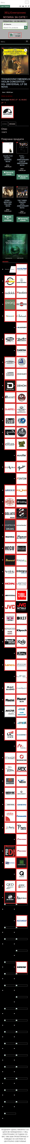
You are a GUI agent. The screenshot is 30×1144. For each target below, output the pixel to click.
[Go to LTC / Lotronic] (22, 676)
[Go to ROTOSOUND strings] (10, 932)
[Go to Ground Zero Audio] (22, 513)
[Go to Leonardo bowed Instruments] (22, 664)
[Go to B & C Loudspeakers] (22, 304)
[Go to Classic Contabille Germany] (10, 362)
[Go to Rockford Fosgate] (10, 909)
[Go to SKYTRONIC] (10, 990)
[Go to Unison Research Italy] (10, 1060)
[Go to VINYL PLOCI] (22, 1071)
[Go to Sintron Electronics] (10, 978)
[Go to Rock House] (22, 897)
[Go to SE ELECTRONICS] (22, 955)
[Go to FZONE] (22, 490)
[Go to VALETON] (22, 1060)
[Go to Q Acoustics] (22, 874)
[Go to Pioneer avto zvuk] (22, 839)
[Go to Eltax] (10, 444)
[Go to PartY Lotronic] (10, 827)
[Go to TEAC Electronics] (10, 1036)
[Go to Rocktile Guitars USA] (22, 909)
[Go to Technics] (22, 1036)
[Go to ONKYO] (22, 804)
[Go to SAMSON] (22, 944)
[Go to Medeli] (22, 746)
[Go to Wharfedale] (10, 1095)
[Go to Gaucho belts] (10, 501)
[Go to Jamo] (22, 583)
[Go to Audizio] (22, 292)
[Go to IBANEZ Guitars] (10, 560)
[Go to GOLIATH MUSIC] (10, 513)
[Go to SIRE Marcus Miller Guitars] (22, 978)
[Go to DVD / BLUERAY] (22, 420)
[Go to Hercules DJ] (22, 548)
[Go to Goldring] (22, 501)
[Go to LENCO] (10, 665)
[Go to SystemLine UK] (10, 1013)
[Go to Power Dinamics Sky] (10, 862)
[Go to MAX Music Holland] (22, 711)
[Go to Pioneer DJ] (10, 851)
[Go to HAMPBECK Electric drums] (10, 525)
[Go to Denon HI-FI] (22, 385)
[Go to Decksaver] (10, 385)
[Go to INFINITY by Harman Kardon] (10, 571)
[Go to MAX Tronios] (22, 723)
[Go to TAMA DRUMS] (22, 1025)
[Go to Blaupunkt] (22, 327)
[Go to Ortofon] (10, 816)
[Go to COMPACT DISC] (10, 374)
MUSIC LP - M (15, 99)
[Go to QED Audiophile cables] (10, 886)
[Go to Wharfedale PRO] (22, 1095)
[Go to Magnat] (10, 699)
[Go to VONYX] (10, 1083)
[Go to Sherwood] (10, 967)
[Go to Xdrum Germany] (10, 1106)
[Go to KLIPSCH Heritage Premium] (10, 641)
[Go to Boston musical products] (22, 339)
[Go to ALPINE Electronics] (22, 269)
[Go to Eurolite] (22, 455)
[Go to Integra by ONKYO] (22, 571)
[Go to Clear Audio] (22, 362)
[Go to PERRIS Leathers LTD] (22, 827)
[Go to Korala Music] (22, 641)
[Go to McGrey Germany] (22, 734)
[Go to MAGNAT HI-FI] (22, 699)
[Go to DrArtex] (10, 409)
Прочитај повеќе (9, 173)
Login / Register (5, 6)
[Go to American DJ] (10, 281)
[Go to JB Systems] (10, 595)
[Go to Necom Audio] (10, 781)
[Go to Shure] (22, 967)
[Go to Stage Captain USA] (22, 990)
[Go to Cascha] (22, 350)
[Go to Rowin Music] (22, 932)
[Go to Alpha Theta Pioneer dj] (10, 269)
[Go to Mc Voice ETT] (10, 734)
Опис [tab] (4, 124)
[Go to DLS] (22, 397)
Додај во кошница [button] (7, 218)
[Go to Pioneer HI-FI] (22, 851)
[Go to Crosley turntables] (22, 374)
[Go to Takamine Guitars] (10, 1025)
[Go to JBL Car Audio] (22, 595)
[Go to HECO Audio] (10, 548)
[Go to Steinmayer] (22, 1002)
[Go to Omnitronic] (10, 804)
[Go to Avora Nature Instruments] (10, 304)
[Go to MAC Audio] (10, 688)
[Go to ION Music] (10, 583)
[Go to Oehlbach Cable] (22, 792)
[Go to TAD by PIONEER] (22, 1013)
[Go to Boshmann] (10, 339)
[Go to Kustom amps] (22, 653)
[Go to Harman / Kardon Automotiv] (22, 525)
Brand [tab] (12, 124)
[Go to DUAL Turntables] (10, 420)
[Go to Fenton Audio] (22, 478)
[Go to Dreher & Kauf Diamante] (22, 409)
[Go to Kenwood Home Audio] (10, 630)
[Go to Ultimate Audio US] (22, 1048)
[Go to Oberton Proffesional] (10, 792)
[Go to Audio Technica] (22, 281)
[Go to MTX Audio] (22, 769)
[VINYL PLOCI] (7, 112)
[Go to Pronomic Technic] (22, 862)
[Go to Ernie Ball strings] (22, 444)
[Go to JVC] (10, 606)
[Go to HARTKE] (10, 536)
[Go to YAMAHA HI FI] (22, 1106)
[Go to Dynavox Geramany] (10, 432)
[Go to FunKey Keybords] (10, 490)
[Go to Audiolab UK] (10, 292)
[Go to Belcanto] (22, 316)
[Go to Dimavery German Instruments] (10, 397)
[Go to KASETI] (10, 618)
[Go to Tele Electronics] (10, 1048)
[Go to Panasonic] (22, 816)
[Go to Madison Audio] (22, 688)
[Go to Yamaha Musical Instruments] (10, 1118)
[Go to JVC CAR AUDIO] (22, 606)
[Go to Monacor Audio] (22, 757)
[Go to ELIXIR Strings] (22, 432)
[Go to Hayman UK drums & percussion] (22, 536)
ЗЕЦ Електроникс (15, 12)
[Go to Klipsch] (22, 630)
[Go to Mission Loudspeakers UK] (10, 757)
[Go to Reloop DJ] (10, 897)
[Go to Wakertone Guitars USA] (22, 1083)
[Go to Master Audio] (10, 711)
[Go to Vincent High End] (10, 1071)
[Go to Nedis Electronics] (22, 781)
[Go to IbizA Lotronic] (22, 560)
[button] (25, 50)
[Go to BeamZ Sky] (10, 316)
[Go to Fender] (22, 467)
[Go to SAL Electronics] (10, 944)
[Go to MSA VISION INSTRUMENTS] (10, 769)
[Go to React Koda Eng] (22, 886)
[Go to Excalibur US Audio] (10, 467)
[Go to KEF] (22, 618)
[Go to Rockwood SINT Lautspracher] (22, 920)
